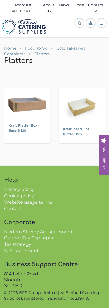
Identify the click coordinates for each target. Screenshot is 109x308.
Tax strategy (17, 244)
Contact (13, 208)
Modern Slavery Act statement (38, 231)
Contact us (96, 8)
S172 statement (21, 250)
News (64, 5)
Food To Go (37, 48)
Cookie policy (19, 195)
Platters (42, 53)
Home (10, 48)
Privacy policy (19, 189)
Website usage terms (28, 202)
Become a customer (21, 8)
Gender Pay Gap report (29, 238)
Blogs (78, 5)
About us (49, 8)
